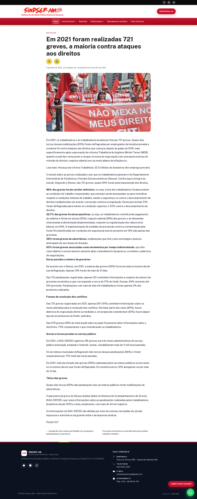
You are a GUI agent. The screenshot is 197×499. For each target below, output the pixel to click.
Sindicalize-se (166, 11)
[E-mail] (174, 2)
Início (55, 21)
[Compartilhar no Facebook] (49, 61)
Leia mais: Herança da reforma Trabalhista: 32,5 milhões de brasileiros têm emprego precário (98, 167)
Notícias (83, 21)
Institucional (68, 21)
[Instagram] (164, 2)
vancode (175, 494)
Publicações (96, 21)
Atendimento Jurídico (117, 21)
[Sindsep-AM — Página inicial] (42, 11)
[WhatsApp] (169, 2)
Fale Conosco (137, 21)
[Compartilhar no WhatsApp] (57, 61)
